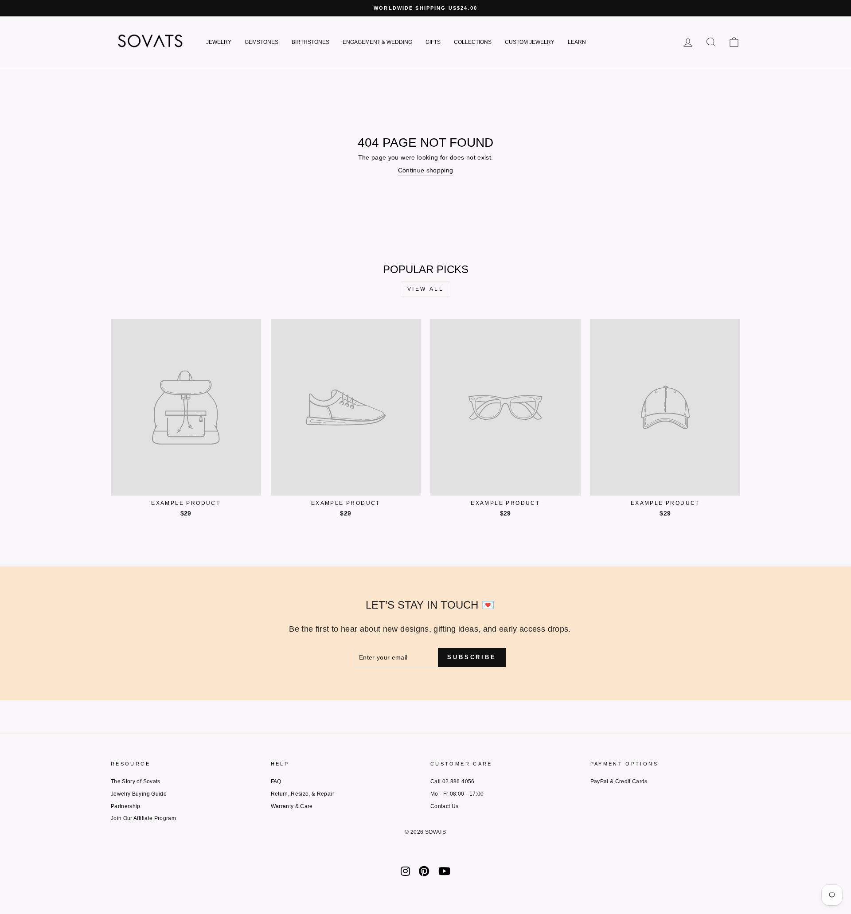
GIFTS (433, 42)
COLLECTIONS (473, 42)
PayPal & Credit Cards (619, 781)
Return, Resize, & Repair (302, 794)
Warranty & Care (292, 806)
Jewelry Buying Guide (139, 794)
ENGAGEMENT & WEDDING (377, 42)
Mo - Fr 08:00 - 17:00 (457, 794)
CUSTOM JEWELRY (529, 42)
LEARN (577, 42)
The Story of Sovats (135, 781)
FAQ (276, 781)
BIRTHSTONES (310, 42)
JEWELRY (218, 42)
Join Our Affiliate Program (143, 818)
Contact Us (444, 806)
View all (425, 289)
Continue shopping (425, 170)
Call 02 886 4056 (452, 781)
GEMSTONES (261, 42)
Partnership (126, 806)
